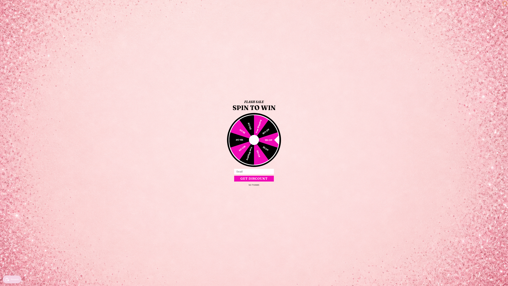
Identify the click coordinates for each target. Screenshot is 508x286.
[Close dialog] (505, 3)
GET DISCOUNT (254, 178)
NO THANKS (254, 185)
